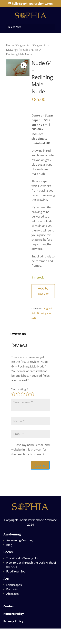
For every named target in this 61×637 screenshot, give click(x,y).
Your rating (19, 389)
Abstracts (12, 594)
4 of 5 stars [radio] (28, 394)
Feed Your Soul (16, 571)
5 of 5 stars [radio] (32, 394)
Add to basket (43, 291)
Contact (9, 606)
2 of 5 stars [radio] (18, 394)
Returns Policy (13, 614)
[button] (24, 65)
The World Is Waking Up (21, 558)
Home (10, 45)
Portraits (12, 589)
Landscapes (14, 585)
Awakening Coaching (19, 540)
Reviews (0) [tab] (18, 334)
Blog (9, 545)
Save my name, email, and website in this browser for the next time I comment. (30, 449)
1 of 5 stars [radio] (13, 394)
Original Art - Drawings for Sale (42, 313)
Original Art (23, 45)
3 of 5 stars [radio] (23, 394)
